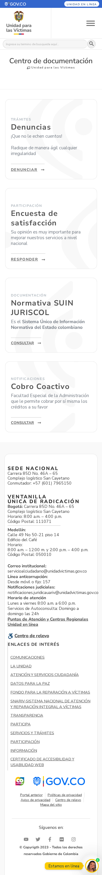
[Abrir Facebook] (51, 839)
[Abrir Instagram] (74, 839)
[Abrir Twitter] (39, 839)
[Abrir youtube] (27, 839)
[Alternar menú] (90, 23)
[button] (22, 4)
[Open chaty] (92, 866)
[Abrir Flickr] (62, 839)
